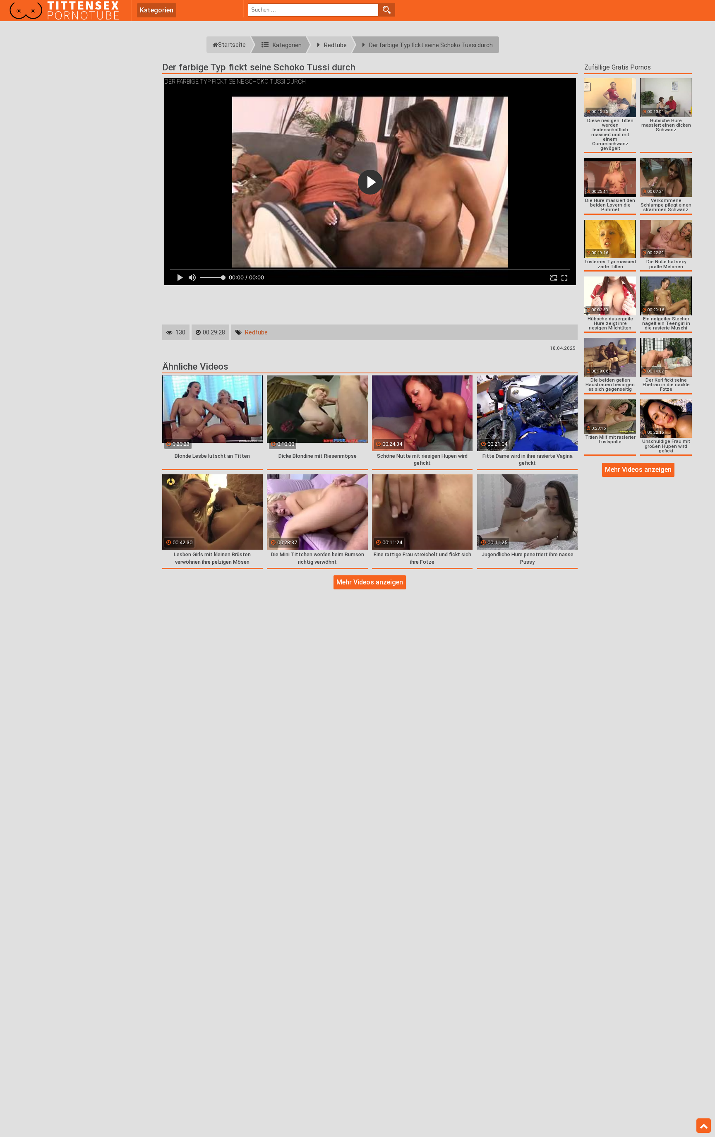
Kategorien (156, 10)
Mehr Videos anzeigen (369, 582)
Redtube (256, 332)
